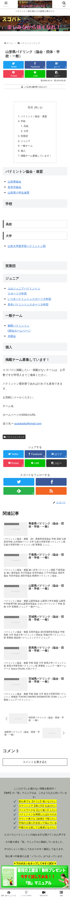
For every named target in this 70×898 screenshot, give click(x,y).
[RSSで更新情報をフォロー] (51, 491)
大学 (26, 131)
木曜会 (12, 336)
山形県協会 (14, 181)
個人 (23, 150)
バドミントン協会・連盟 (34, 116)
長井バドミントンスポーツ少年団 (28, 304)
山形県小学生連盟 (18, 192)
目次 (30, 107)
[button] (63, 527)
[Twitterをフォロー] (18, 482)
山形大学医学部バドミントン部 (27, 246)
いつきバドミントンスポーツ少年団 (29, 299)
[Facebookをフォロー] (51, 482)
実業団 (24, 136)
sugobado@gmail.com (27, 423)
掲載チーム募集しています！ (36, 155)
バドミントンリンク (15, 436)
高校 (26, 126)
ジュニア (25, 141)
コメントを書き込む (35, 761)
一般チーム (27, 145)
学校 (23, 121)
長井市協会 (14, 187)
